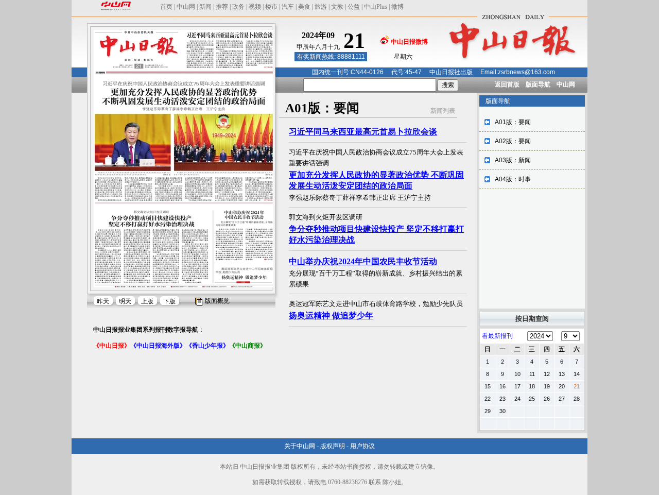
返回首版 (507, 84)
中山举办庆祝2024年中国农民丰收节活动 (363, 261)
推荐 (222, 6)
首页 (166, 6)
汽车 (288, 6)
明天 (125, 301)
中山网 (186, 6)
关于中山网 (299, 446)
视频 (255, 6)
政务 (238, 6)
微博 (397, 6)
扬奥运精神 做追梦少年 (331, 315)
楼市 (271, 6)
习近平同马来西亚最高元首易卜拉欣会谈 (363, 131)
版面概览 (217, 300)
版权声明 (332, 446)
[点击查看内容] (174, 91)
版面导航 (538, 84)
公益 (354, 6)
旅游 (321, 6)
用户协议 (362, 446)
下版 (169, 301)
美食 (304, 6)
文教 (337, 6)
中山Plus (375, 6)
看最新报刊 (497, 335)
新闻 (205, 6)
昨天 (103, 301)
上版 (147, 301)
